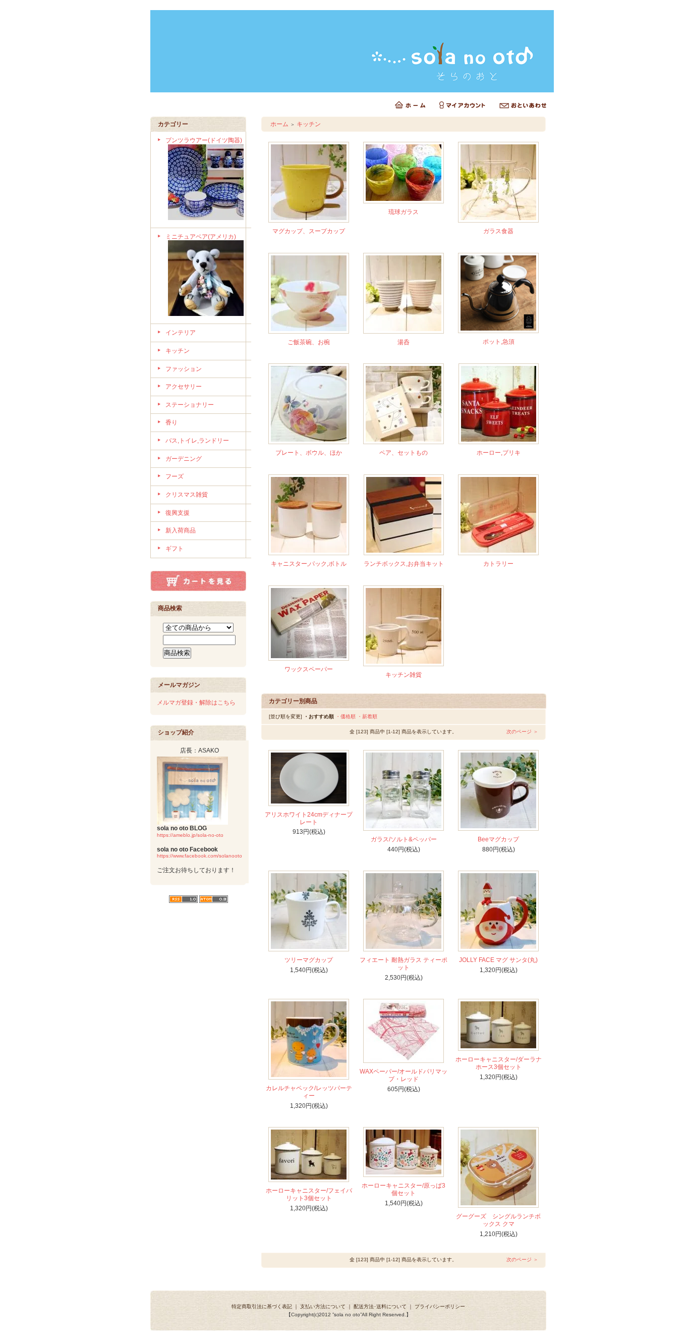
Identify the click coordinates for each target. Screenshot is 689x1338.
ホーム (279, 124)
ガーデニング (183, 458)
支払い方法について (323, 1306)
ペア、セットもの (403, 452)
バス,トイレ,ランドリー (197, 440)
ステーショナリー (189, 404)
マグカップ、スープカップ (308, 231)
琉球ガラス (403, 212)
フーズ (174, 476)
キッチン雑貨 (403, 674)
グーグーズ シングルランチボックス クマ (498, 1220)
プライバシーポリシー (440, 1306)
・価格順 (345, 716)
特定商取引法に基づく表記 (262, 1306)
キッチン (177, 350)
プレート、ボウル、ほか (308, 452)
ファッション (183, 368)
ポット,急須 (498, 341)
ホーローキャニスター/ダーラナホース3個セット (498, 1063)
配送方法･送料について (380, 1306)
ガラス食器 (498, 231)
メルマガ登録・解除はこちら (196, 702)
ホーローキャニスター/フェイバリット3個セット (309, 1194)
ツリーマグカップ (308, 960)
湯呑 (403, 342)
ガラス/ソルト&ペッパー (404, 839)
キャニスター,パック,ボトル (309, 563)
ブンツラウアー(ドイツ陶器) (203, 140)
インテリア (180, 332)
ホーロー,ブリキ (499, 452)
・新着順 (367, 716)
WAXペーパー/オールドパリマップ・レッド (403, 1075)
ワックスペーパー (308, 669)
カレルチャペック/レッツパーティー (309, 1092)
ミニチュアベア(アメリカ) (200, 236)
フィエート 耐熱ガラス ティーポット (403, 963)
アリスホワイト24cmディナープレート (309, 818)
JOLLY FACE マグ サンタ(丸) (498, 960)
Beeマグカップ (498, 839)
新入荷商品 (180, 530)
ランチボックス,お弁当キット (404, 563)
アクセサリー (183, 386)
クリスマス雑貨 (186, 494)
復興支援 (177, 512)
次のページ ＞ (522, 731)
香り (171, 422)
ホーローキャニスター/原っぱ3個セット (403, 1189)
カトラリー (498, 563)
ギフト (174, 548)
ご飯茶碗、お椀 (309, 342)
